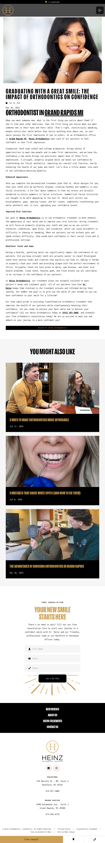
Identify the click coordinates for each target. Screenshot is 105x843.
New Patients (52, 709)
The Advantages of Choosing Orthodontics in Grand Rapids (47, 566)
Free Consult (31, 839)
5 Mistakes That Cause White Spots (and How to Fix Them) (45, 493)
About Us (52, 715)
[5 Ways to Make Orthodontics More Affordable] (52, 388)
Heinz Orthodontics (39, 139)
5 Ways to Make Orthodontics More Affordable (39, 420)
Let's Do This (52, 678)
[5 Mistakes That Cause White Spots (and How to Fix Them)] (52, 461)
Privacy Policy (64, 829)
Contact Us (52, 726)
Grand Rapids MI (64, 112)
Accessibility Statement (87, 829)
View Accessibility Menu (41, 832)
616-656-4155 (52, 814)
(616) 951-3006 (70, 313)
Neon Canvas (70, 832)
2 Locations (53, 2)
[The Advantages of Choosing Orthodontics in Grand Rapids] (52, 534)
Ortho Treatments (52, 721)
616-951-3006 (52, 791)
